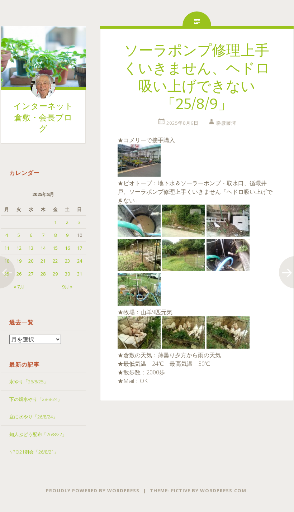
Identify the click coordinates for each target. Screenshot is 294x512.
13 (30, 248)
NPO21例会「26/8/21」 (33, 452)
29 (55, 274)
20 (30, 261)
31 (79, 274)
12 (19, 248)
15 (55, 248)
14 (43, 248)
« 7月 (19, 286)
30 (67, 274)
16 (67, 248)
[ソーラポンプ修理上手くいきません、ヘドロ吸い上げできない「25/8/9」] (139, 174)
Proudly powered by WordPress (92, 490)
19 (19, 261)
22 (55, 261)
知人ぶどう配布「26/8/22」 (38, 434)
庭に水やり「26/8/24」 (33, 416)
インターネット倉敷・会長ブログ (43, 117)
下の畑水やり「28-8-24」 (35, 399)
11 (6, 248)
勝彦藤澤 (226, 123)
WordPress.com (223, 490)
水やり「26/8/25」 (28, 381)
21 (43, 261)
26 (19, 274)
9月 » (67, 286)
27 (30, 274)
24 (79, 261)
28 (43, 274)
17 (79, 248)
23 (67, 261)
